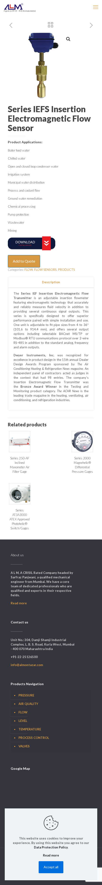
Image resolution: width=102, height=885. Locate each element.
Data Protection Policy (51, 847)
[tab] (51, 282)
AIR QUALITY (28, 704)
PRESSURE (26, 695)
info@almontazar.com (27, 665)
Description (51, 282)
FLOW (28, 270)
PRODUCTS (66, 270)
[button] (68, 39)
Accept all (51, 867)
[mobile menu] (96, 7)
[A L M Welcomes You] (20, 7)
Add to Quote (24, 261)
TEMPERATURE (30, 729)
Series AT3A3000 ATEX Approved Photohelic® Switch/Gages (19, 519)
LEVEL (23, 721)
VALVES (24, 746)
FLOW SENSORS (45, 270)
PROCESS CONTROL (34, 738)
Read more (19, 603)
